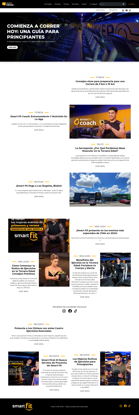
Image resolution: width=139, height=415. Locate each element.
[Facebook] (127, 10)
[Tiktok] (130, 10)
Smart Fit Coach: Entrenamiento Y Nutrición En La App (100, 122)
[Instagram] (123, 10)
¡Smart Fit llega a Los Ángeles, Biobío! (100, 190)
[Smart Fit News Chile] (7, 4)
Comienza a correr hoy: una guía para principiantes (33, 31)
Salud (84, 4)
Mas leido (100, 10)
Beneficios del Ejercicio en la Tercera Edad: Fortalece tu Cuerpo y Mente (115, 270)
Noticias (58, 4)
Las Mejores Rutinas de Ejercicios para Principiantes (115, 369)
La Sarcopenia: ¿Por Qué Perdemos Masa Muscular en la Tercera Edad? (39, 156)
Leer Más (12, 47)
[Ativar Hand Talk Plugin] (137, 21)
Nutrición (75, 4)
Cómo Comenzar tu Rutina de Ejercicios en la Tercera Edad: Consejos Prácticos (54, 270)
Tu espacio (93, 4)
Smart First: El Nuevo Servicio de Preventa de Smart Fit (23, 369)
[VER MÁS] (100, 97)
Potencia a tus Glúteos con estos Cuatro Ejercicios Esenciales (100, 335)
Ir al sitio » (131, 4)
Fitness (66, 4)
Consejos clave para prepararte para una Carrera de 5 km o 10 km (39, 88)
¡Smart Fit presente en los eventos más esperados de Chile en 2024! (39, 236)
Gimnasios (48, 4)
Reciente (113, 10)
